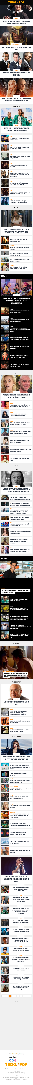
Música (20, 1069)
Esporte (12, 1069)
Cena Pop (27, 1069)
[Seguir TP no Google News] (16, 1055)
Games (8, 1069)
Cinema (16, 1069)
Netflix (5, 1069)
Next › (25, 996)
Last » (29, 996)
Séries (23, 1069)
